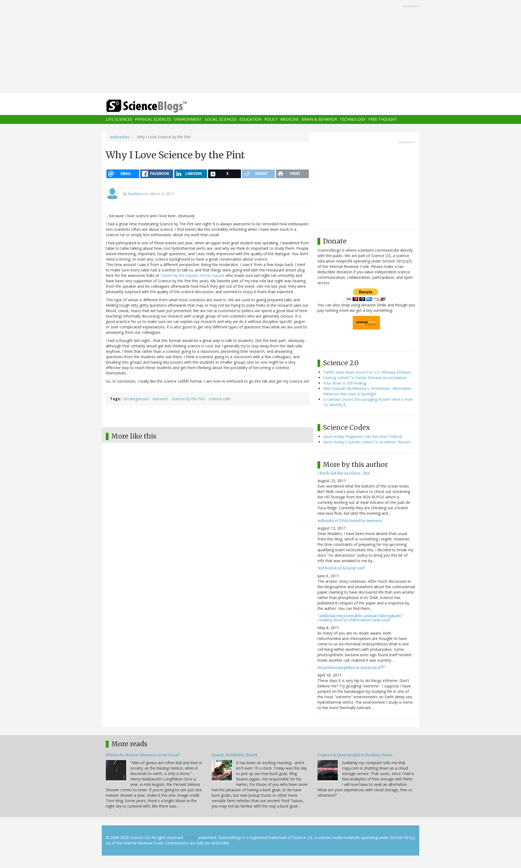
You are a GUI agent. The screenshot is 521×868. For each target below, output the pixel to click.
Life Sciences (119, 119)
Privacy (191, 837)
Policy (271, 119)
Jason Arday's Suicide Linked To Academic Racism (367, 441)
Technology (353, 119)
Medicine (289, 119)
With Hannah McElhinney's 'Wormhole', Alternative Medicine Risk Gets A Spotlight (367, 391)
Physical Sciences (153, 119)
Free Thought (382, 119)
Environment (188, 119)
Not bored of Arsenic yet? (341, 568)
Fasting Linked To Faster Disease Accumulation (365, 377)
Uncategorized (135, 398)
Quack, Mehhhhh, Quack (235, 754)
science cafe (219, 398)
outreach (160, 398)
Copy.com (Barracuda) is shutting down (354, 754)
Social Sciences (221, 119)
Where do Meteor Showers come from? (143, 754)
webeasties (120, 136)
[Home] (157, 106)
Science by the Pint (188, 398)
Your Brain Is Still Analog (344, 383)
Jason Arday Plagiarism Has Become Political (362, 436)
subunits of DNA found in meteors (349, 520)
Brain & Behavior (319, 119)
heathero (135, 193)
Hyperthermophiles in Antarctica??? (351, 667)
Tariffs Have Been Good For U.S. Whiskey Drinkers (367, 372)
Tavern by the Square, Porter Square (192, 275)
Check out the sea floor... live (343, 473)
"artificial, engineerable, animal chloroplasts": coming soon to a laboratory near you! (360, 617)
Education (250, 119)
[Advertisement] (260, 47)
